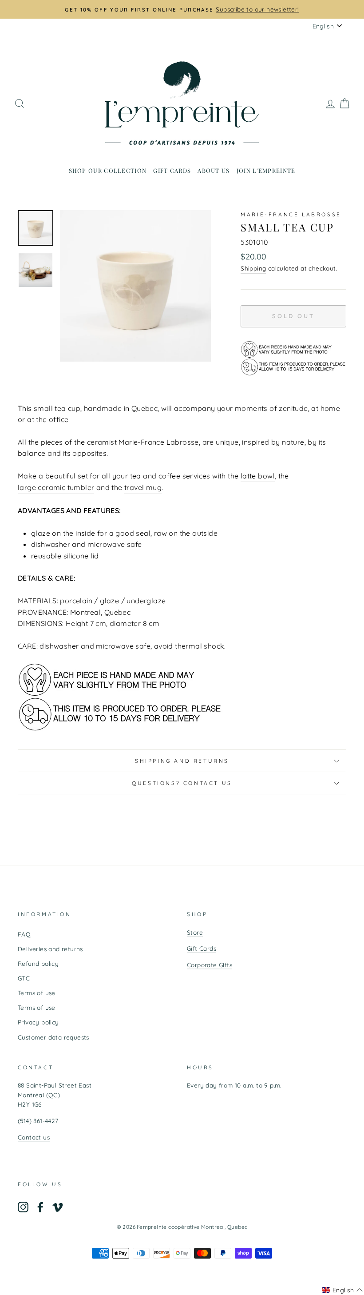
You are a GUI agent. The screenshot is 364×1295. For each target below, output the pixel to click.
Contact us (34, 1137)
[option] (182, 9)
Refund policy (38, 963)
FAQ (24, 934)
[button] (342, 1290)
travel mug (143, 487)
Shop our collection (108, 170)
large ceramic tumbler (56, 487)
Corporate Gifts (209, 964)
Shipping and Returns (182, 760)
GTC (24, 978)
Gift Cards (201, 948)
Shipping (253, 268)
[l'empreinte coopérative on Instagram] (23, 1207)
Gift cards (172, 170)
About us (213, 170)
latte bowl (258, 475)
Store (195, 932)
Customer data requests (53, 1037)
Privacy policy (38, 1022)
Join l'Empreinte (266, 170)
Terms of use (36, 992)
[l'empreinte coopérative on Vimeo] (57, 1207)
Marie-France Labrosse (291, 214)
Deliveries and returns (50, 948)
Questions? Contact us (182, 783)
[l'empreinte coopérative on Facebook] (40, 1207)
